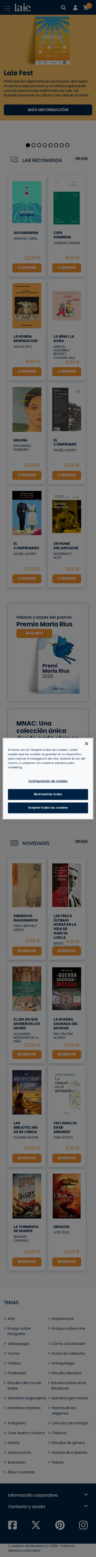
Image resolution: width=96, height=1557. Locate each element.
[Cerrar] (86, 743)
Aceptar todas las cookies (48, 807)
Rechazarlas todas (48, 794)
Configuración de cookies (48, 781)
